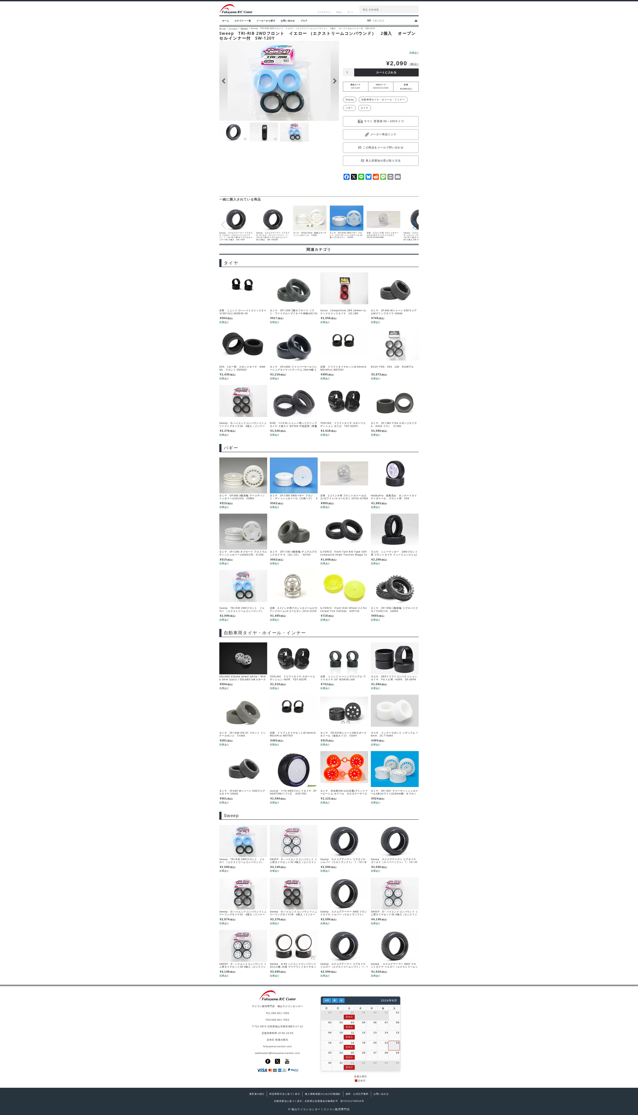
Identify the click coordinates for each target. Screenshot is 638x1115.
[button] (415, 224)
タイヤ (364, 108)
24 (341, 1052)
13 (375, 1032)
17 (341, 1042)
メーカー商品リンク (383, 134)
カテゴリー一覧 (243, 20)
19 (363, 1042)
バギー (349, 108)
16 (329, 1042)
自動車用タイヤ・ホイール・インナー (383, 99)
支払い (339, 12)
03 (341, 1022)
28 (352, 1012)
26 (329, 1012)
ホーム (225, 20)
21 (386, 1042)
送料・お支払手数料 (357, 1094)
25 (352, 1052)
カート (350, 12)
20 (375, 1042)
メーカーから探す (266, 20)
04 (352, 1022)
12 (363, 1032)
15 (397, 1032)
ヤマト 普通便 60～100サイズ (384, 121)
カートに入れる (386, 72)
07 (386, 1022)
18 (352, 1042)
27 (341, 1012)
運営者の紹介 (257, 1094)
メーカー (233, 28)
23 (329, 1052)
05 (363, 1022)
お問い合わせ (288, 20)
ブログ (304, 20)
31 (386, 1012)
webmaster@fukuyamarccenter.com (277, 1053)
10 (341, 1032)
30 (375, 1012)
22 (397, 1042)
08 (397, 1022)
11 (352, 1032)
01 (397, 1012)
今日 (327, 1000)
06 (375, 1022)
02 (329, 1022)
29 (363, 1012)
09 (329, 1032)
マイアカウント (325, 12)
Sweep (244, 28)
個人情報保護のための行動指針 (323, 1094)
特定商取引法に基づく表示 (284, 1094)
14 (386, 1032)
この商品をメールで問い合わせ (383, 147)
